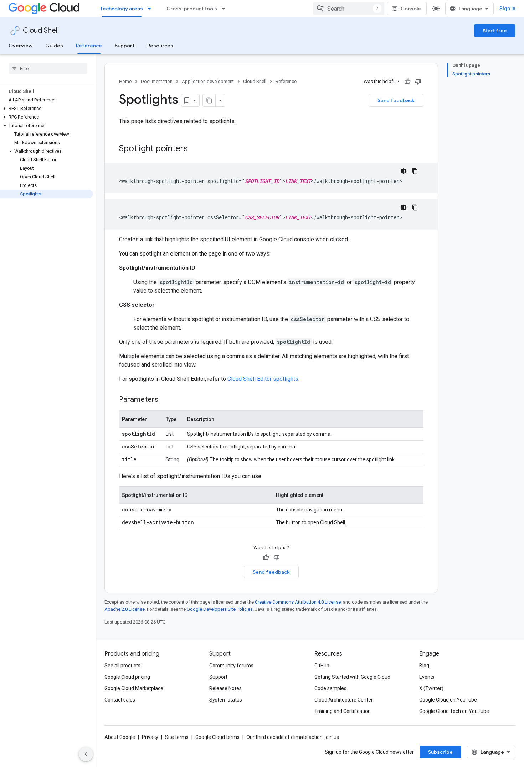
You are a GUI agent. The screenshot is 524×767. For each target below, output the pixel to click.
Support (124, 45)
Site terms (177, 737)
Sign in (507, 8)
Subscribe (440, 752)
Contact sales (119, 700)
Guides (54, 45)
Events (427, 677)
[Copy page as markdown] (209, 100)
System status (225, 700)
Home (125, 81)
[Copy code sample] (415, 171)
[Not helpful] (418, 81)
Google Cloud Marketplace (133, 688)
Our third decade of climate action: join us (292, 737)
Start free (495, 30)
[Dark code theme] (403, 171)
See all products (122, 665)
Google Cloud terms (217, 737)
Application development (208, 81)
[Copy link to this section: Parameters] (165, 400)
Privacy (150, 737)
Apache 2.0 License (124, 609)
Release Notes (225, 688)
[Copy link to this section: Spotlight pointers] (195, 149)
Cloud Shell (41, 30)
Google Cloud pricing (127, 677)
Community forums (231, 665)
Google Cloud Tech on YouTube (454, 711)
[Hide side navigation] (86, 754)
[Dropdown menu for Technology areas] (151, 8)
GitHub (321, 665)
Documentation (157, 81)
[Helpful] (407, 81)
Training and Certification (342, 711)
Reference (89, 45)
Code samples (330, 688)
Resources (160, 45)
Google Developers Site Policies (220, 609)
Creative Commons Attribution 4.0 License (298, 602)
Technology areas (121, 8)
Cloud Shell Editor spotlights (262, 378)
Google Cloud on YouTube (448, 700)
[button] (46, 108)
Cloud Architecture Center (343, 700)
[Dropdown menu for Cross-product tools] (225, 8)
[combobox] (348, 8)
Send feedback (396, 100)
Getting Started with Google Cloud (352, 677)
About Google (119, 737)
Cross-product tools (191, 8)
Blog (424, 665)
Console (411, 8)
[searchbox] (48, 68)
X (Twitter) (431, 688)
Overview (20, 45)
